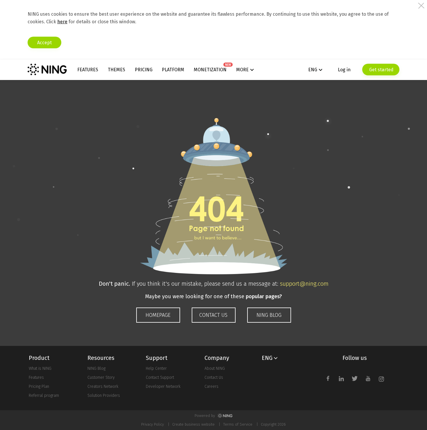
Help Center (156, 368)
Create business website (193, 424)
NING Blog (268, 315)
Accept (44, 42)
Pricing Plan (39, 386)
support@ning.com (304, 283)
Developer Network (163, 386)
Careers (211, 386)
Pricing (143, 69)
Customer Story (101, 377)
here (62, 21)
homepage (158, 315)
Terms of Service (237, 424)
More (242, 69)
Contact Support (160, 377)
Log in (344, 69)
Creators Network (102, 386)
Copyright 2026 (273, 424)
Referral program (44, 395)
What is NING (40, 368)
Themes (116, 69)
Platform (173, 69)
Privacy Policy (152, 424)
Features (87, 69)
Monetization (210, 69)
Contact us (213, 315)
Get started (381, 69)
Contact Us (213, 377)
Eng (312, 69)
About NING (214, 368)
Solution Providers (103, 395)
